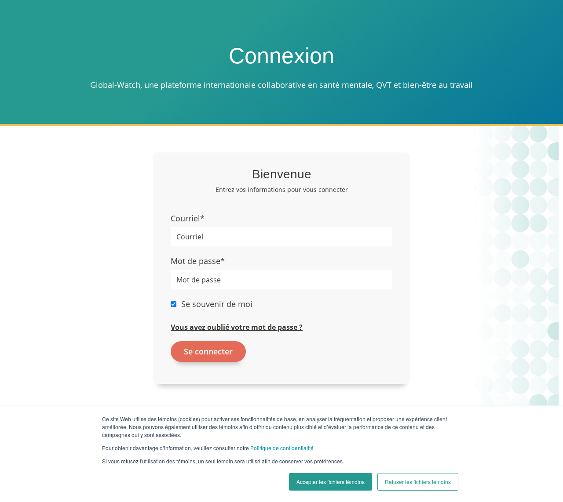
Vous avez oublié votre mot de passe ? (237, 327)
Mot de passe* (198, 261)
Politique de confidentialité (282, 447)
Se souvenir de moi (216, 304)
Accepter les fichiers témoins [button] (330, 481)
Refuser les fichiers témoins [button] (418, 481)
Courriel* (188, 218)
